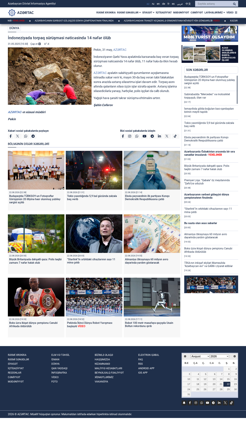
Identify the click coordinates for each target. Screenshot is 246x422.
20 (214, 384)
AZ (148, 3)
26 (205, 389)
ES (173, 3)
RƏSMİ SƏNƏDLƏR (128, 12)
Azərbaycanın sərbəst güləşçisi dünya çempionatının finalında (57, 20)
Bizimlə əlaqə (104, 354)
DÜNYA (14, 28)
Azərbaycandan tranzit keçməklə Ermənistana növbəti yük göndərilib (154, 20)
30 (235, 389)
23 (235, 384)
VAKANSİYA (101, 381)
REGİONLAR (14, 372)
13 (214, 379)
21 (221, 384)
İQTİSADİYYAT (164, 12)
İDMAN (55, 359)
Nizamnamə (102, 363)
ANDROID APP (146, 368)
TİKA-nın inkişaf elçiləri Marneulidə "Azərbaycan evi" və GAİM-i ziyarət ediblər (208, 264)
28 (221, 389)
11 (198, 379)
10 (188, 379)
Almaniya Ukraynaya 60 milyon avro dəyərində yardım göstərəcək (146, 261)
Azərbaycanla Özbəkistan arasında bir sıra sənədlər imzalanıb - (209, 153)
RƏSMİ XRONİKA (106, 12)
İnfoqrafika (59, 372)
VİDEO (229, 12)
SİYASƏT (147, 12)
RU (153, 3)
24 (188, 389)
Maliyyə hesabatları (108, 368)
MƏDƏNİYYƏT (181, 12)
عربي (180, 3)
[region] (211, 184)
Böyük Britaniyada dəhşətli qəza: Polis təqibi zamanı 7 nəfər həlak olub (35, 261)
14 (221, 379)
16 (235, 379)
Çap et (34, 43)
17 (188, 384)
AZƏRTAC (120, 49)
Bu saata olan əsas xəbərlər (200, 223)
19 (205, 384)
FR (168, 3)
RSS (140, 363)
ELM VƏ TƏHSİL (60, 354)
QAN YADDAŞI (59, 368)
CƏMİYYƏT (197, 12)
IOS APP (142, 372)
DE (163, 3)
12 (205, 379)
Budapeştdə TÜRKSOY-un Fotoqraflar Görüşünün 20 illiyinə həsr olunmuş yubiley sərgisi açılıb (34, 199)
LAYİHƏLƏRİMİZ (213, 12)
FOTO (54, 381)
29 (228, 389)
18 (197, 384)
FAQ (140, 359)
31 (188, 394)
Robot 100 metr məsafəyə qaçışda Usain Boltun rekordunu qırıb (149, 324)
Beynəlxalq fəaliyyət (109, 372)
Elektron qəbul (148, 354)
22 (228, 384)
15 (228, 379)
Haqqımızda (102, 359)
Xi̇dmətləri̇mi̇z (104, 377)
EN (158, 3)
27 (214, 389)
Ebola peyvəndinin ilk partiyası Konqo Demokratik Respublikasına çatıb (147, 197)
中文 (188, 3)
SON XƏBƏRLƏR (197, 70)
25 (197, 389)
